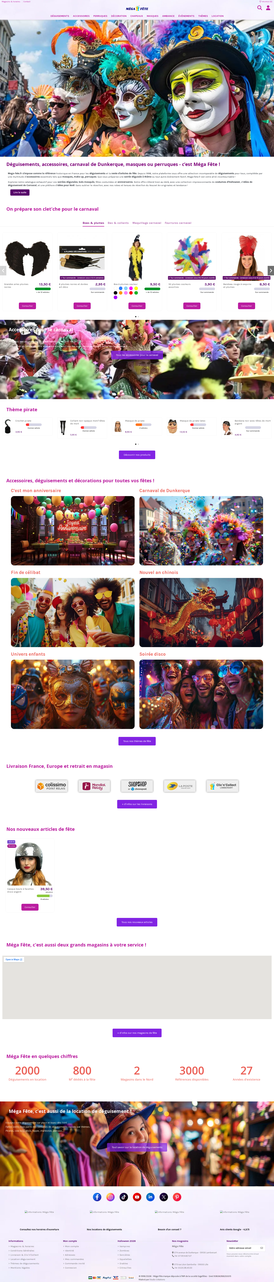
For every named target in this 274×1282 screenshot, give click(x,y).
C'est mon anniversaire (36, 490)
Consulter (27, 305)
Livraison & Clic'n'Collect (24, 1254)
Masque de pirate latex (192, 420)
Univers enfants (28, 654)
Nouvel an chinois (158, 572)
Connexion (71, 1267)
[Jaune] (136, 288)
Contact (26, 1)
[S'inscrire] (261, 1248)
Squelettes (126, 1259)
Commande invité (75, 1263)
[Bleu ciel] (126, 288)
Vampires (125, 1246)
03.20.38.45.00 (185, 1268)
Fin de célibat (25, 572)
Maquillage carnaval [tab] (146, 223)
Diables (124, 1263)
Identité (69, 1250)
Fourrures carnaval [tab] (178, 223)
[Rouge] (131, 293)
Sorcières (125, 1254)
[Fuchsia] (131, 288)
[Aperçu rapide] (48, 244)
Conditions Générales (22, 1250)
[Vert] (136, 293)
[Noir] (115, 293)
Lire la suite (19, 192)
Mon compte (72, 1246)
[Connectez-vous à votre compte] (268, 7)
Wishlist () (267, 1)
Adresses (70, 1254)
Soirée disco (152, 654)
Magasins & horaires (11, 1)
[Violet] (115, 297)
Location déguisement (22, 1259)
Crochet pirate (23, 420)
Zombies (124, 1250)
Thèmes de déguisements (24, 1263)
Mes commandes (74, 1259)
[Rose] (126, 293)
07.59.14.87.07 (185, 1256)
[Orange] (121, 293)
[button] (135, 316)
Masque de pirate (134, 420)
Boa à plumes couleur (126, 284)
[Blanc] (115, 288)
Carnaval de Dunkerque (164, 490)
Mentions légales (20, 1267)
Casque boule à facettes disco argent (20, 890)
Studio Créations (157, 1279)
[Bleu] (121, 288)
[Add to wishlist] (48, 239)
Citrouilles (125, 1267)
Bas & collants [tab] (118, 223)
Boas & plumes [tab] (93, 223)
